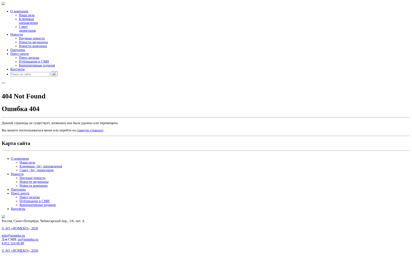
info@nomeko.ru (13, 235)
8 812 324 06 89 (13, 243)
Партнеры (17, 50)
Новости (16, 34)
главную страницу (90, 130)
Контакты (17, 69)
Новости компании (33, 46)
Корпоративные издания (37, 65)
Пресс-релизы (29, 57)
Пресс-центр (19, 54)
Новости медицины (33, 42)
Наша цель (27, 15)
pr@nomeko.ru (28, 239)
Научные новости (32, 38)
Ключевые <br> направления (41, 166)
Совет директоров (27, 28)
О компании (19, 11)
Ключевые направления (28, 21)
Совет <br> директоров (37, 170)
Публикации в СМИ (34, 61)
